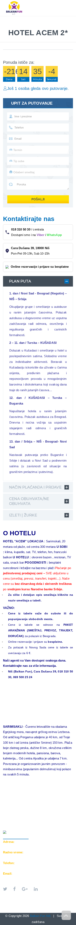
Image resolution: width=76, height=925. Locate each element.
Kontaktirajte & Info (23, 26)
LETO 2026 (14, 18)
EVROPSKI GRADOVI (43, 18)
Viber (40, 235)
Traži (51, 26)
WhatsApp (54, 235)
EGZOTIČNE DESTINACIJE (24, 22)
